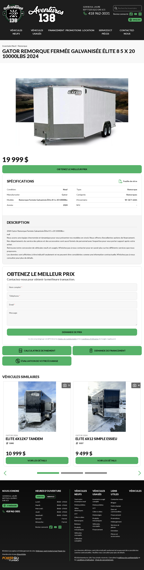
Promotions (73, 30)
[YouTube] (135, 14)
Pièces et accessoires (115, 535)
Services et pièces (115, 526)
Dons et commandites (116, 510)
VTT (75, 514)
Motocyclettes (79, 505)
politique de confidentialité (128, 558)
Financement (56, 30)
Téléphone (14, 296)
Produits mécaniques (79, 528)
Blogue (113, 503)
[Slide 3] (96, 473)
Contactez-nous (117, 499)
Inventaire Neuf (9, 46)
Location (88, 30)
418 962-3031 (99, 13)
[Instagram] (140, 14)
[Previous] (5, 473)
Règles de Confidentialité (67, 339)
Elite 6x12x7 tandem (24, 439)
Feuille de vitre (130, 181)
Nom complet (15, 287)
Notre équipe (116, 506)
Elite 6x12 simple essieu (96, 439)
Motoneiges (97, 515)
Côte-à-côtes (79, 517)
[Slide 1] (48, 473)
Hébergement (116, 522)
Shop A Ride (21, 554)
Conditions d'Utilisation (90, 339)
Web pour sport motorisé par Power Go (50, 551)
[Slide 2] (72, 473)
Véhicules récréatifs (78, 534)
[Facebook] (131, 14)
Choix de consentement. (104, 560)
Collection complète (78, 539)
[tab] (40, 497)
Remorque (22, 46)
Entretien (114, 531)
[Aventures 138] (37, 13)
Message (13, 313)
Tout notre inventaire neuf (80, 500)
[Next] (139, 473)
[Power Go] (34, 559)
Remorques (78, 521)
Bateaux (77, 524)
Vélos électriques (78, 509)
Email (12, 304)
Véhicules (135, 491)
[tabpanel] (51, 512)
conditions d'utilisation (85, 560)
